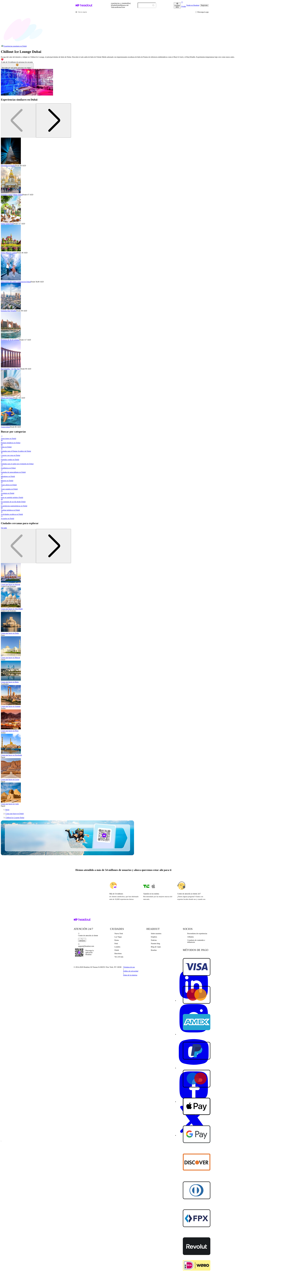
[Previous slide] (18, 120)
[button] (81, 12)
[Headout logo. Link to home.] (83, 5)
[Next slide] (53, 120)
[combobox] (147, 5)
